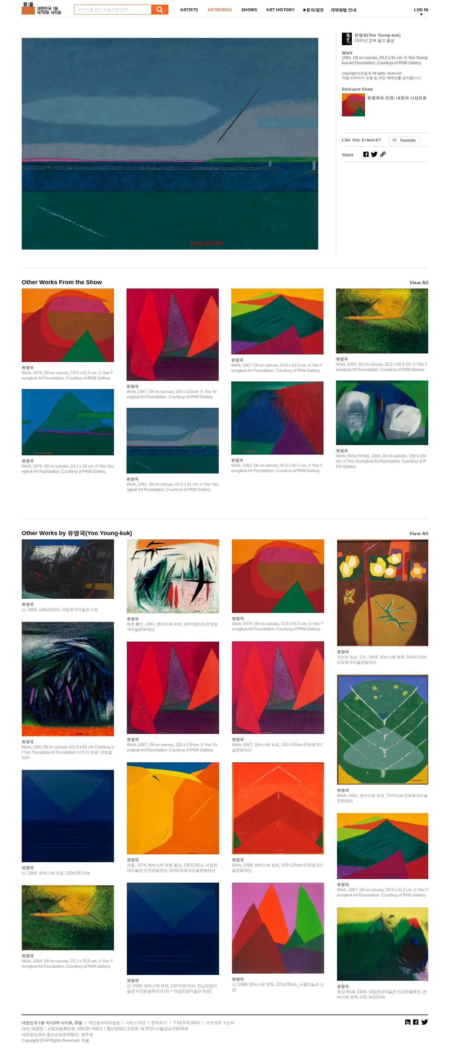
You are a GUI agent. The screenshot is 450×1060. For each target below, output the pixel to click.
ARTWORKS (220, 10)
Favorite (408, 140)
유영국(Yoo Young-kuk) (377, 35)
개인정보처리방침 (104, 1022)
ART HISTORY (280, 10)
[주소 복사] (383, 154)
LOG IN (421, 10)
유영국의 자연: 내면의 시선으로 (397, 98)
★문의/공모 (313, 10)
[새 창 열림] (366, 154)
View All (418, 282)
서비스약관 (136, 1022)
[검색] (159, 10)
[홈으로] (43, 6)
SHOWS (249, 10)
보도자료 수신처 (220, 1022)
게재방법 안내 (344, 10)
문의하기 (159, 1022)
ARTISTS (189, 10)
